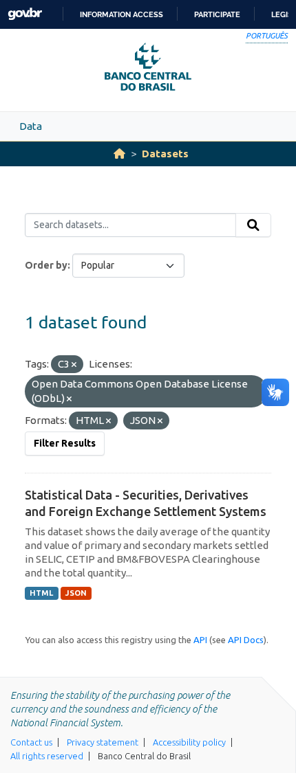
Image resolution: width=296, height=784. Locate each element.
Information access (121, 14)
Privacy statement (102, 742)
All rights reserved (46, 756)
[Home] (119, 153)
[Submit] (253, 225)
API (200, 640)
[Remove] (74, 365)
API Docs (246, 640)
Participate (217, 14)
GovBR (25, 14)
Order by (46, 265)
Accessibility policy (189, 742)
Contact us (31, 742)
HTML (41, 593)
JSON (76, 593)
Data (30, 126)
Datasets (165, 153)
